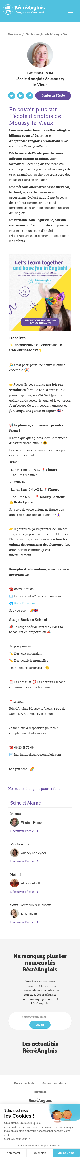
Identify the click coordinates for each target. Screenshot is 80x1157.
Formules (40, 1091)
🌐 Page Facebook (22, 602)
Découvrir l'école (22, 830)
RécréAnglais (40, 1100)
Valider (40, 1025)
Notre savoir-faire (54, 1083)
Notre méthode (24, 1083)
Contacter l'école (53, 95)
